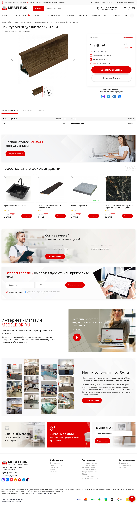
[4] (130, 37)
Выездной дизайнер (58, 2)
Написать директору (90, 478)
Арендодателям (125, 465)
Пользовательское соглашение (11, 501)
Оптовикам (131, 2)
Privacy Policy (36, 494)
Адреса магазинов (91, 400)
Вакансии (122, 467)
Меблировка (47, 2)
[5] (132, 37)
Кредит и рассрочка (107, 2)
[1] (124, 37)
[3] (128, 37)
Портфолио (54, 467)
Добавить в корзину (111, 69)
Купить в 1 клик (111, 78)
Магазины (24, 2)
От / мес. (98, 52)
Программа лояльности (91, 465)
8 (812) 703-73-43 (109, 7)
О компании (55, 463)
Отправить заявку (15, 154)
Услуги (52, 469)
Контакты (53, 472)
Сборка (85, 474)
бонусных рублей (101, 63)
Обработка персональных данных (12, 499)
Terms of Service (48, 494)
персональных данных (52, 293)
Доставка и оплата (35, 2)
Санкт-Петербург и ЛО (11, 2)
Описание (27, 110)
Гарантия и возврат (121, 2)
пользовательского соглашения (49, 291)
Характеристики (10, 110)
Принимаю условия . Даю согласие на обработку (43, 292)
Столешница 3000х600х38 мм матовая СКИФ (49, 207)
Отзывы (40, 110)
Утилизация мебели (89, 463)
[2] (126, 37)
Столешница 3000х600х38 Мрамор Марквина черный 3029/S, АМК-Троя (119, 208)
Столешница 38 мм (79, 206)
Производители (56, 465)
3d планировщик (88, 467)
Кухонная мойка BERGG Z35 (15, 206)
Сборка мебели (94, 2)
